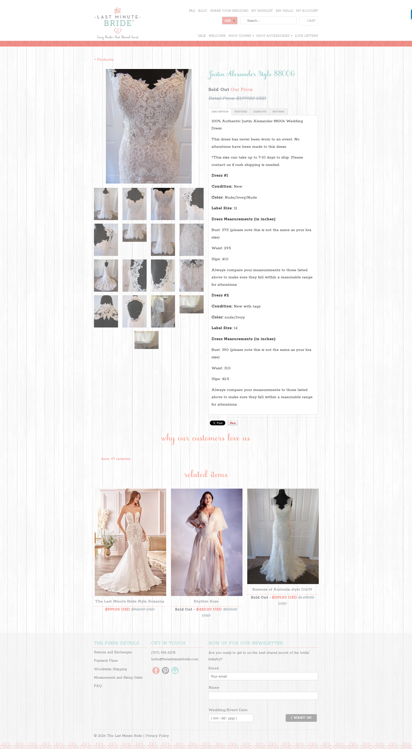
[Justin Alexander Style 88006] (149, 126)
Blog (202, 11)
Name (213, 687)
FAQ (192, 11)
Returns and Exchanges (113, 652)
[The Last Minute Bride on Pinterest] (165, 671)
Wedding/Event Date (227, 709)
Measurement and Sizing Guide (118, 677)
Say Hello (284, 11)
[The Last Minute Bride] (129, 24)
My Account (307, 11)
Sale (202, 36)
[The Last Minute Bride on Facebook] (156, 671)
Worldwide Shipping (110, 669)
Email (213, 668)
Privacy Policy (157, 736)
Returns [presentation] (278, 111)
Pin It (233, 423)
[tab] (220, 111)
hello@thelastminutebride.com (174, 659)
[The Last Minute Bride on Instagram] (175, 671)
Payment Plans (106, 661)
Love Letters (306, 36)
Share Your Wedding (229, 11)
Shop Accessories (274, 36)
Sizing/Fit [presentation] (260, 111)
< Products (103, 59)
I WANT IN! (301, 718)
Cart (311, 21)
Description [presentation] (219, 111)
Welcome (217, 36)
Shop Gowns (240, 36)
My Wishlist (262, 11)
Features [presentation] (240, 111)
